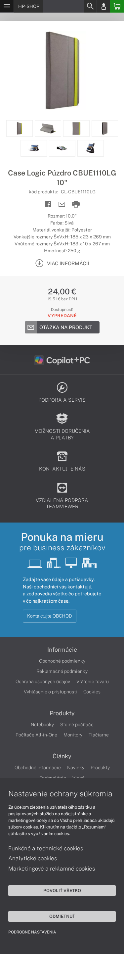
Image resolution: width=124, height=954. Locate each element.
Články (62, 756)
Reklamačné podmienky (62, 671)
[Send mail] (62, 204)
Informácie (62, 650)
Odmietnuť (62, 916)
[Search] (90, 6)
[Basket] (117, 6)
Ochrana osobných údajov (43, 681)
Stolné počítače (77, 724)
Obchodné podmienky (62, 661)
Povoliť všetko (62, 890)
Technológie (53, 777)
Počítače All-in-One (36, 734)
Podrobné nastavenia (32, 932)
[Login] (103, 6)
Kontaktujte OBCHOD (49, 616)
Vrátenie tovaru (92, 681)
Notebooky (42, 724)
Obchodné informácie (38, 767)
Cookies (92, 691)
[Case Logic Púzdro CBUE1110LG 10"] (62, 70)
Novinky (75, 767)
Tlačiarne (99, 734)
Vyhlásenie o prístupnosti (50, 691)
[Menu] (7, 6)
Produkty (62, 713)
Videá (78, 777)
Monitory (72, 734)
